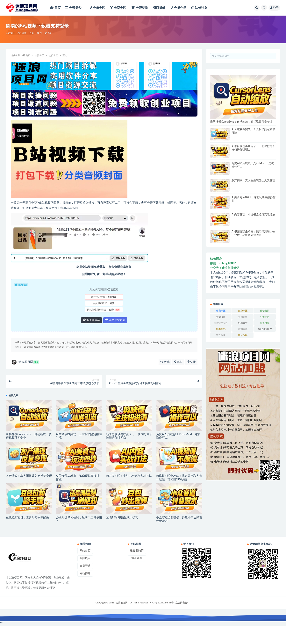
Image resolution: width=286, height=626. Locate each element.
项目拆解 (242, 335)
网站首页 (85, 550)
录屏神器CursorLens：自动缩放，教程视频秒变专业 (241, 121)
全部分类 (39, 55)
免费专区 (242, 310)
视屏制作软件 (265, 329)
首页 (28, 55)
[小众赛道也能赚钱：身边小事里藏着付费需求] (179, 498)
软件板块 (220, 335)
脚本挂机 (220, 329)
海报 (179, 362)
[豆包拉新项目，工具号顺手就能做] (29, 498)
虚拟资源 (242, 329)
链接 (192, 362)
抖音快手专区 (221, 323)
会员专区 (10, 33)
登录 (276, 7)
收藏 (166, 362)
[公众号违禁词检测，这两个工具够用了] (79, 498)
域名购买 (136, 558)
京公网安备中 (182, 602)
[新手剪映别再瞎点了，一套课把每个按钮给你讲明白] (129, 415)
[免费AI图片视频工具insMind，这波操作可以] (179, 415)
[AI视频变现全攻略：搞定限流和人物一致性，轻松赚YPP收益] (179, 457)
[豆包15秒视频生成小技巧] (129, 498)
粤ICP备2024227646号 (161, 602)
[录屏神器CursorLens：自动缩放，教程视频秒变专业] (29, 415)
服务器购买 (137, 550)
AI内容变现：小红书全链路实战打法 (129, 475)
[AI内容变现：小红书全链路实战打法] (129, 457)
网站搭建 (85, 573)
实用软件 (242, 317)
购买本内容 (93, 320)
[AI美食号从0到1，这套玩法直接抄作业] (79, 457)
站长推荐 (264, 323)
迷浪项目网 (28, 361)
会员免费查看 (116, 320)
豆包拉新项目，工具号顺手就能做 (27, 517)
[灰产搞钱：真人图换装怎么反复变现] (29, 457)
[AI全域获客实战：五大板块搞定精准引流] (79, 415)
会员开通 (85, 566)
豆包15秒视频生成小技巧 (122, 517)
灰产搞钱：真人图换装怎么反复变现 (29, 475)
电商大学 (242, 323)
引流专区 (264, 317)
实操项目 (220, 317)
